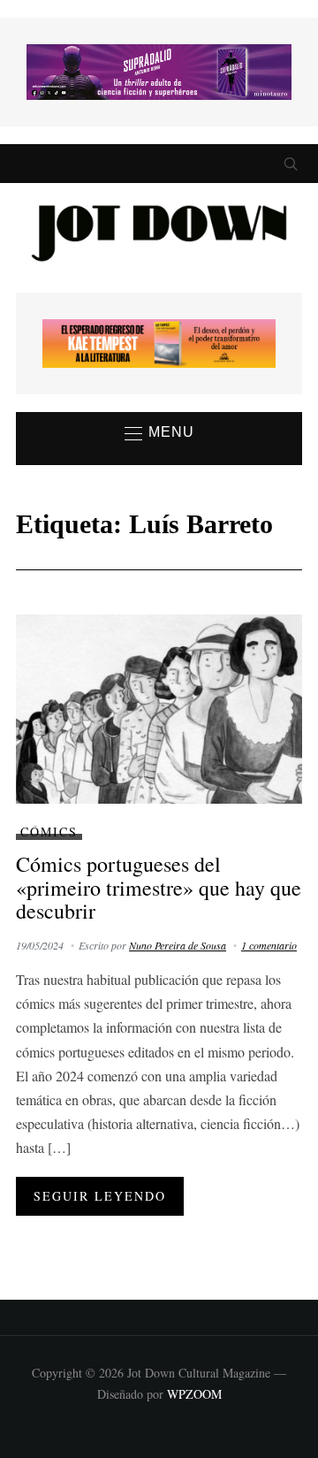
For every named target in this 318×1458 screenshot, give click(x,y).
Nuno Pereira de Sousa (177, 945)
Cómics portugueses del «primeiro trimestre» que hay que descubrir (158, 887)
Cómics (49, 831)
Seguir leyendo (100, 1195)
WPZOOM (194, 1393)
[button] (159, 433)
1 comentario (269, 945)
